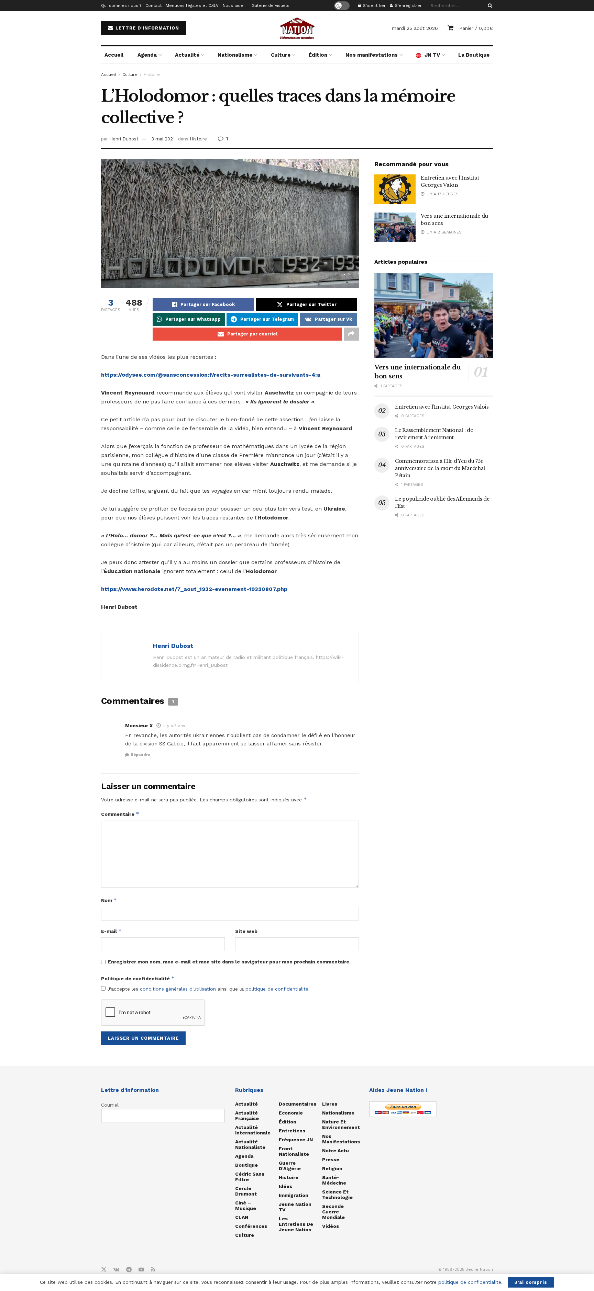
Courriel (110, 1105)
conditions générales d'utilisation (178, 989)
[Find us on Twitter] (104, 1270)
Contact (153, 5)
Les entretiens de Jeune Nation (296, 1224)
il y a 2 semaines (443, 232)
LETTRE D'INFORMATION (146, 28)
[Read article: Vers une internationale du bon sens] (395, 227)
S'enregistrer (408, 5)
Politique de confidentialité (138, 978)
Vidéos (330, 1226)
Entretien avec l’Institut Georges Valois (442, 407)
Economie (291, 1113)
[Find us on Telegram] (129, 1270)
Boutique (246, 1165)
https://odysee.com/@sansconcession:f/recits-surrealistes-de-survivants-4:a (210, 375)
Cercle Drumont (246, 1191)
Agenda (147, 55)
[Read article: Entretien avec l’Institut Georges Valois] (395, 189)
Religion (332, 1168)
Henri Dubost (124, 138)
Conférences (251, 1226)
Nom (109, 900)
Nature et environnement (341, 1124)
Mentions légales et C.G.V (192, 5)
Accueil (113, 55)
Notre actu (335, 1150)
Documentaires (297, 1104)
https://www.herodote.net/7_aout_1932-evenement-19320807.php (194, 589)
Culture (280, 55)
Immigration (293, 1195)
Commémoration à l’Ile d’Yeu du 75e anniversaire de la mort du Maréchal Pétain (440, 468)
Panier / (476, 28)
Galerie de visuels (270, 5)
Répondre (140, 755)
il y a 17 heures (441, 194)
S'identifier (374, 5)
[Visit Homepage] (297, 28)
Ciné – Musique (245, 1205)
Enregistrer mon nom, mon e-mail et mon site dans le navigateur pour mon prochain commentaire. (229, 961)
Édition (318, 55)
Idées (285, 1186)
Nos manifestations (371, 55)
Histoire (152, 74)
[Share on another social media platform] (351, 334)
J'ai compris (531, 1282)
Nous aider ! (235, 5)
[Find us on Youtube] (141, 1270)
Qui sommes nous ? (121, 5)
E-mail (111, 931)
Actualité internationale (253, 1129)
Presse (330, 1159)
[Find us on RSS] (153, 1270)
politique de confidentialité (276, 989)
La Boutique (474, 55)
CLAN (241, 1217)
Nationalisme (235, 55)
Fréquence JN (296, 1139)
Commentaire (120, 814)
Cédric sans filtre (249, 1176)
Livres (329, 1104)
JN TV (432, 55)
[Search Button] (488, 5)
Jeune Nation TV (295, 1206)
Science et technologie (337, 1194)
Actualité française (247, 1115)
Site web (246, 931)
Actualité (187, 55)
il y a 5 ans (174, 725)
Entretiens (292, 1130)
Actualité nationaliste (250, 1144)
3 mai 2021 (163, 138)
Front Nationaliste (294, 1151)
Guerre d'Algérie (290, 1165)
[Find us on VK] (116, 1270)
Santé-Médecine (334, 1180)
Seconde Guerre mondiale (333, 1211)
